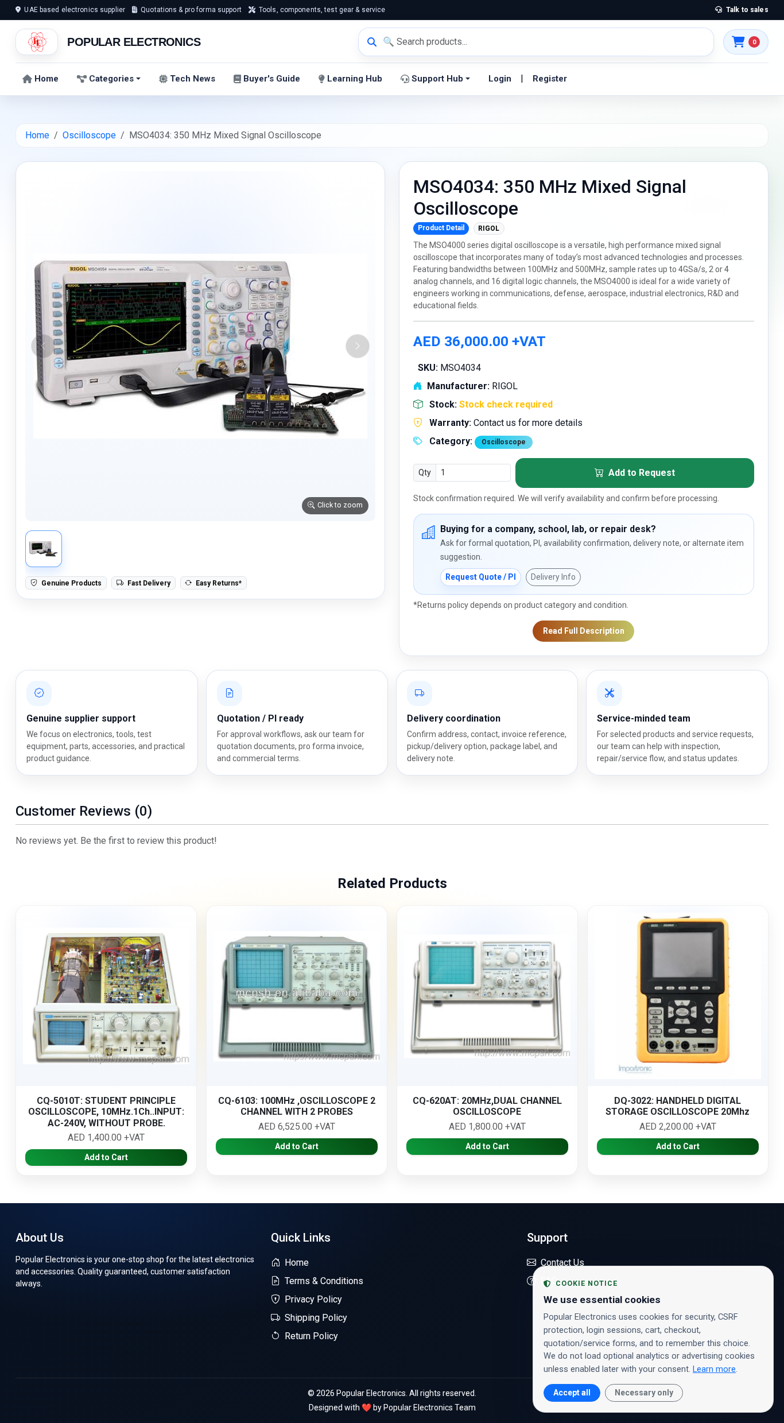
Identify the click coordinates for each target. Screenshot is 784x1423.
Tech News (192, 78)
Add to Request (640, 472)
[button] (200, 346)
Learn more (714, 1369)
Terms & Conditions (324, 1280)
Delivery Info (553, 576)
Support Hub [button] (437, 78)
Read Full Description (583, 630)
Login (499, 78)
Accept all (572, 1392)
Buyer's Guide (271, 78)
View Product (106, 995)
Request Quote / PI (480, 576)
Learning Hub (354, 78)
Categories (111, 78)
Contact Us (562, 1262)
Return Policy (311, 1336)
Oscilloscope (89, 135)
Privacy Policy (313, 1299)
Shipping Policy (316, 1317)
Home (46, 78)
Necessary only (644, 1392)
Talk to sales (746, 10)
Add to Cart (106, 1157)
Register (550, 78)
